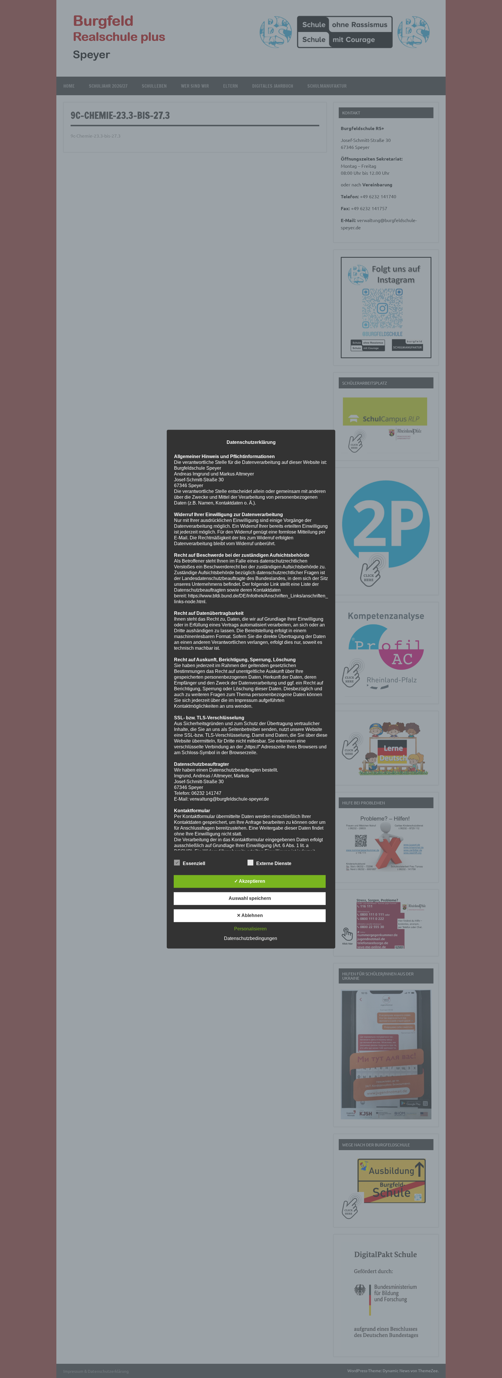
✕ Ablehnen (250, 915)
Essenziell (194, 863)
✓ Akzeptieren (249, 881)
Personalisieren (250, 928)
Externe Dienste (273, 863)
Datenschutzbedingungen (250, 938)
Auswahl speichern (250, 898)
